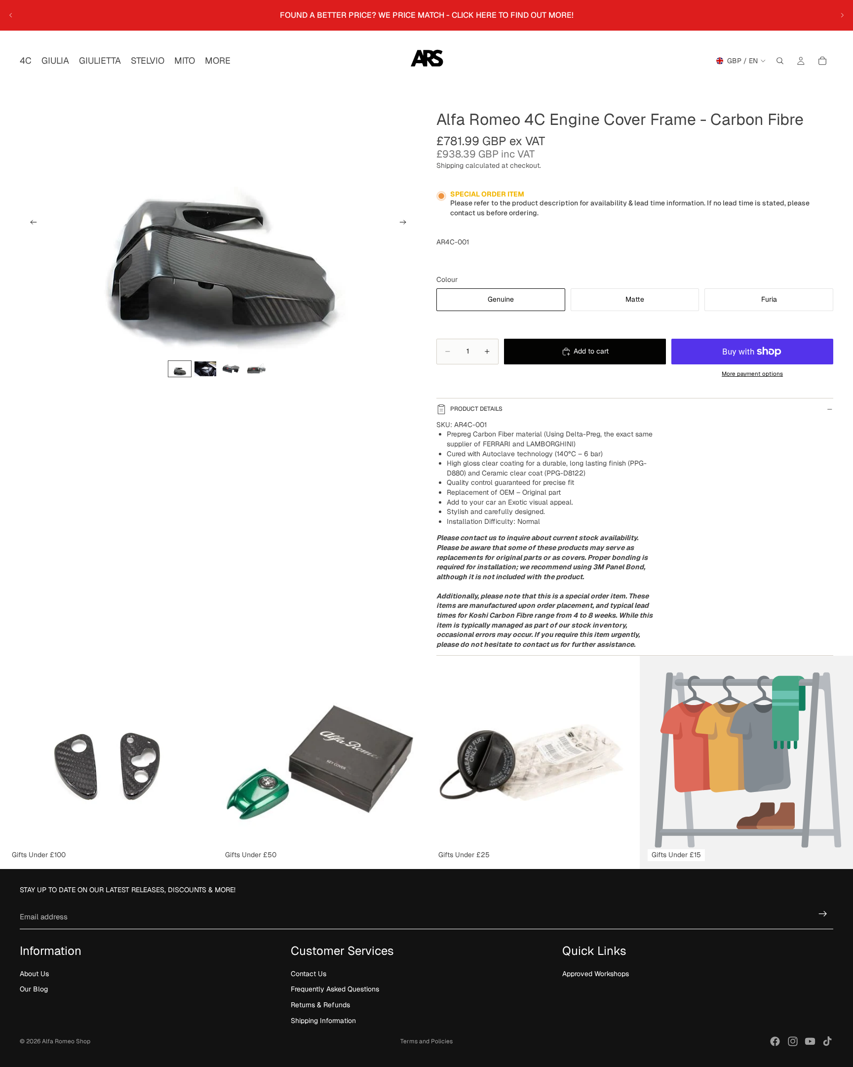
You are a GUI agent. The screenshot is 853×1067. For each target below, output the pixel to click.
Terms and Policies (426, 1041)
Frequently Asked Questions (335, 989)
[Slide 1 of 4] (180, 368)
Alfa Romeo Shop (66, 1041)
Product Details (476, 409)
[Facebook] (775, 1041)
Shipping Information (323, 1020)
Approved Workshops (595, 973)
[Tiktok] (827, 1041)
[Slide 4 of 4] (257, 368)
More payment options (752, 373)
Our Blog (34, 989)
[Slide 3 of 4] (231, 368)
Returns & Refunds (320, 1004)
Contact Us (308, 973)
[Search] (780, 61)
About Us (34, 973)
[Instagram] (793, 1041)
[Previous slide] (11, 15)
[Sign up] (823, 914)
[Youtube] (810, 1041)
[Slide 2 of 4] (205, 368)
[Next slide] (842, 15)
